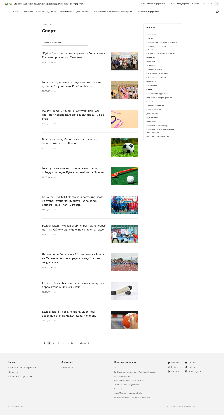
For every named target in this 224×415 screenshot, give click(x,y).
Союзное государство (46, 11)
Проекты (196, 3)
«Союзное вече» (120, 368)
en (217, 3)
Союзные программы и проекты (160, 53)
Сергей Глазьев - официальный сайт (128, 393)
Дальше (83, 342)
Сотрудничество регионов (158, 73)
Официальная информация (153, 3)
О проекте (13, 371)
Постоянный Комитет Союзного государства (131, 380)
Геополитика (152, 121)
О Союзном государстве (178, 3)
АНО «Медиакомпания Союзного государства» (132, 397)
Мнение (149, 101)
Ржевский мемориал (122, 389)
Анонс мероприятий (155, 105)
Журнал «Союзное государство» (126, 384)
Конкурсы (207, 3)
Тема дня (150, 38)
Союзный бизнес (66, 11)
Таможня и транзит (154, 69)
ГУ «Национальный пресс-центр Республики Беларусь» (135, 372)
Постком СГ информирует (148, 11)
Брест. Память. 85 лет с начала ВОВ (162, 42)
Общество (150, 57)
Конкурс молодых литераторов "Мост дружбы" (113, 11)
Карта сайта (67, 367)
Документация (82, 11)
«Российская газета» (122, 376)
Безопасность (152, 85)
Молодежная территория (157, 93)
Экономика (28, 11)
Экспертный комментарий (158, 125)
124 (73, 342)
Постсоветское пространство (159, 97)
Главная (44, 24)
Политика (16, 11)
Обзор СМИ (151, 81)
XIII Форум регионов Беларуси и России (160, 47)
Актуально (151, 34)
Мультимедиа (152, 117)
